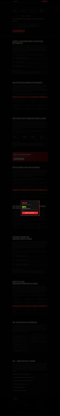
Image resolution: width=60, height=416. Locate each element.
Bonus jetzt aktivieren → (30, 212)
